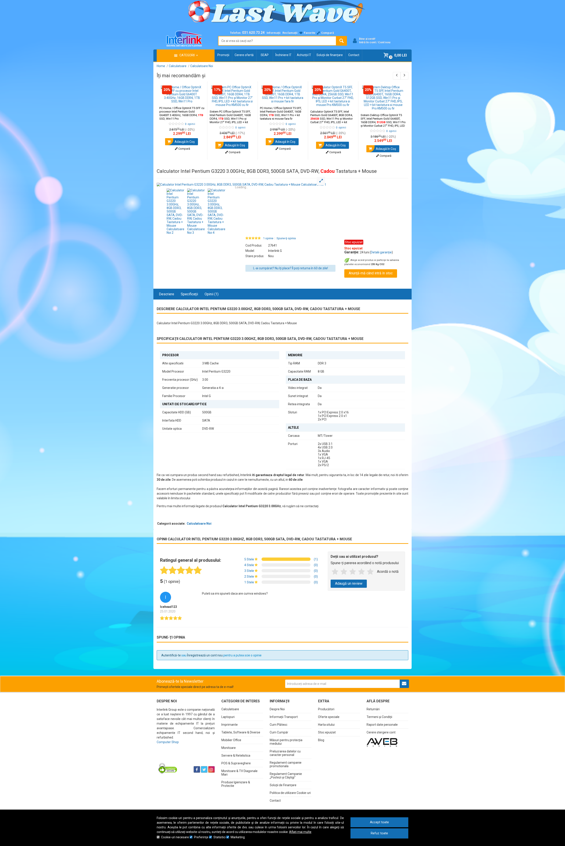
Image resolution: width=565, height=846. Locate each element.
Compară (184, 148)
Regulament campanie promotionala (285, 764)
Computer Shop (168, 742)
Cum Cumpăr (279, 732)
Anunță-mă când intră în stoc (371, 273)
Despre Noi (277, 709)
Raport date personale (382, 724)
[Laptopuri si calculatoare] (184, 758)
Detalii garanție (381, 252)
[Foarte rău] (335, 572)
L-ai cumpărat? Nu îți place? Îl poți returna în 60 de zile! (290, 268)
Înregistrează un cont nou (205, 655)
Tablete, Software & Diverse (240, 732)
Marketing (238, 837)
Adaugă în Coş (184, 141)
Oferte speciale (328, 717)
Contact (353, 55)
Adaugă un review (348, 583)
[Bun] (352, 572)
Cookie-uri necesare (175, 837)
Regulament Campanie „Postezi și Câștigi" (286, 775)
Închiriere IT (283, 55)
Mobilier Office (231, 740)
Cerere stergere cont (381, 732)
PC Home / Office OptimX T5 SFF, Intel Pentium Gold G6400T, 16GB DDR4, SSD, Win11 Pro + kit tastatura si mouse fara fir (281, 113)
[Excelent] (370, 572)
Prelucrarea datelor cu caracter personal (285, 753)
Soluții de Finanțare (283, 785)
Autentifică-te (171, 655)
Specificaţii (189, 294)
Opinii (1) (211, 294)
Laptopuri (228, 717)
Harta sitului (326, 724)
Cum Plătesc (278, 724)
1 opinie (268, 238)
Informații (274, 32)
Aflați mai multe (300, 832)
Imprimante (229, 724)
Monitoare (228, 748)
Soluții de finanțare (329, 55)
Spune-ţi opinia (286, 238)
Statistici (219, 837)
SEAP (265, 55)
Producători (326, 709)
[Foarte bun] (361, 572)
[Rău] (343, 572)
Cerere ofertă (244, 55)
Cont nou (384, 42)
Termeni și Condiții (379, 717)
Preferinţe (201, 837)
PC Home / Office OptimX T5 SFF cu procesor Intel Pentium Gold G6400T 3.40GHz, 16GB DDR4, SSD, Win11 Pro (181, 113)
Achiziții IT (304, 55)
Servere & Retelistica (235, 755)
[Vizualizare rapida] (198, 98)
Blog (321, 740)
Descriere (166, 294)
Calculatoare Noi (199, 523)
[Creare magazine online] (382, 742)
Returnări (373, 709)
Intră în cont (367, 42)
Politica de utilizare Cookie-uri (290, 793)
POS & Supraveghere (236, 763)
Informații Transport (284, 717)
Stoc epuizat (327, 732)
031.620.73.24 (253, 32)
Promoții (223, 55)
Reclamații (290, 32)
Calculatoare (230, 709)
